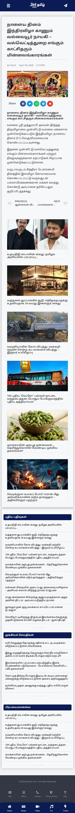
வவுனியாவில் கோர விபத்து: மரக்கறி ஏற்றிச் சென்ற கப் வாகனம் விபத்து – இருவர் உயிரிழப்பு (33, 349)
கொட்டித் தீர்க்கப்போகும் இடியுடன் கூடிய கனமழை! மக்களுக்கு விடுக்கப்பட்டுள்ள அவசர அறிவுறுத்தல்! (36, 677)
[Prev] (34, 627)
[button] (23, 104)
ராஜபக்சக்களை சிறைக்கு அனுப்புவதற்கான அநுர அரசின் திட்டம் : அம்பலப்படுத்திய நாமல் (36, 599)
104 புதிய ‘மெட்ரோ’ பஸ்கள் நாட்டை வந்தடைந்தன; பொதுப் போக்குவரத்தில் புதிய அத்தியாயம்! (35, 399)
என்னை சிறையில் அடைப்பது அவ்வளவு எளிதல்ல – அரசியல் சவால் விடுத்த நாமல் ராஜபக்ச (36, 589)
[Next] (41, 627)
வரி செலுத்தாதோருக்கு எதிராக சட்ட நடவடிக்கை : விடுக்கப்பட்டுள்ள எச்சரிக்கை (35, 645)
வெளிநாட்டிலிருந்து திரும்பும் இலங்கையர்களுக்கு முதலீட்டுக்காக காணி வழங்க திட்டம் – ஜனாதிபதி (36, 619)
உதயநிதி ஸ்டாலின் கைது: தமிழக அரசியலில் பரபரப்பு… (31, 256)
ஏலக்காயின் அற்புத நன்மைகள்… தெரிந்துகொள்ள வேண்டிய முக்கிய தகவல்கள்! (32, 448)
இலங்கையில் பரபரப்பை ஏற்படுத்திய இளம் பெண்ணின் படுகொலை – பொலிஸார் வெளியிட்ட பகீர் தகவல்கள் (36, 666)
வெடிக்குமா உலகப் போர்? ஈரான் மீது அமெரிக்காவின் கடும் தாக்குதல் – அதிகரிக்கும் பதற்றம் (33, 497)
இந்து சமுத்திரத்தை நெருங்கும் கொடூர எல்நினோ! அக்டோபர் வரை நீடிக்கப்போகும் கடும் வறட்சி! (36, 654)
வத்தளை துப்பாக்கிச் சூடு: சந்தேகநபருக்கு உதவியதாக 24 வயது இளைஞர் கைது (37, 302)
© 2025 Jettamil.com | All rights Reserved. (37, 782)
